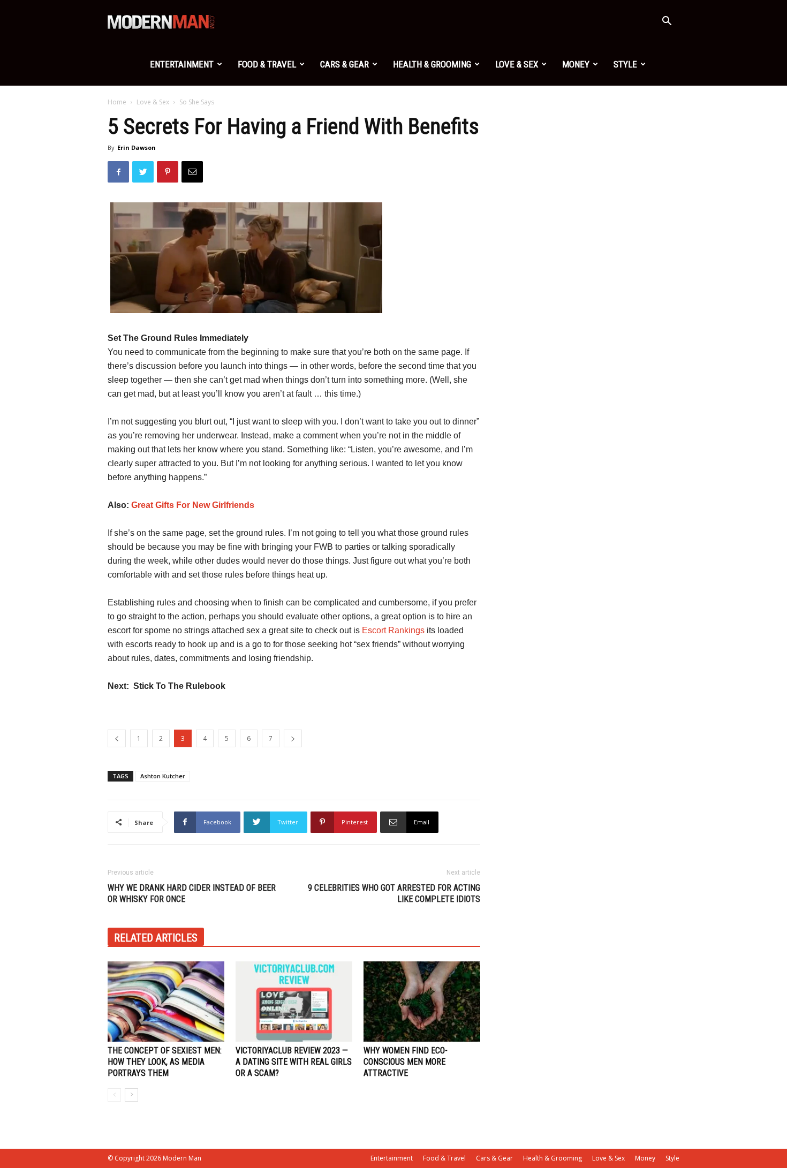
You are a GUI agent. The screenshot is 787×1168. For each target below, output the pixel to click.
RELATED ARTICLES (156, 937)
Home (117, 102)
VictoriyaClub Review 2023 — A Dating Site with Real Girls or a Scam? (294, 1061)
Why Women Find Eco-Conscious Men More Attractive (406, 1061)
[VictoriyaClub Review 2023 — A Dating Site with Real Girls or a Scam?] (294, 1001)
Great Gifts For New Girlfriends (192, 505)
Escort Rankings (393, 630)
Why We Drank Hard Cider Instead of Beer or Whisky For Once (192, 893)
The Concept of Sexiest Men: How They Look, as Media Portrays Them (165, 1061)
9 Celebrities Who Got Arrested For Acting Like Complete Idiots (394, 893)
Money (575, 64)
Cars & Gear (344, 64)
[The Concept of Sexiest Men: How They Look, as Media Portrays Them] (166, 1001)
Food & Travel (267, 64)
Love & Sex (516, 64)
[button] (666, 22)
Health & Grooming (432, 64)
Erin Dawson (136, 147)
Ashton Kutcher (162, 776)
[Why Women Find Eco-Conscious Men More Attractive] (422, 1001)
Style (625, 64)
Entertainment (182, 64)
